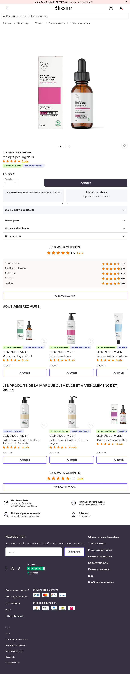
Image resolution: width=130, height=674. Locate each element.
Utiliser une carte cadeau (103, 537)
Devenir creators (99, 569)
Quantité (8, 179)
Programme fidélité (100, 550)
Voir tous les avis (65, 296)
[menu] (8, 8)
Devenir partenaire (100, 556)
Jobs (8, 610)
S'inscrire (74, 552)
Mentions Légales (14, 650)
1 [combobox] (5, 183)
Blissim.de (10, 656)
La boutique (12, 603)
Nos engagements (16, 597)
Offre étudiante (14, 616)
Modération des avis (15, 645)
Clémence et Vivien (17, 152)
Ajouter (86, 183)
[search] (4, 16)
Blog (91, 576)
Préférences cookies (101, 582)
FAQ (7, 633)
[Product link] (25, 336)
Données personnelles (16, 639)
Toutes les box (97, 543)
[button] (65, 2)
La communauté (98, 563)
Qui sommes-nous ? (17, 590)
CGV (7, 627)
